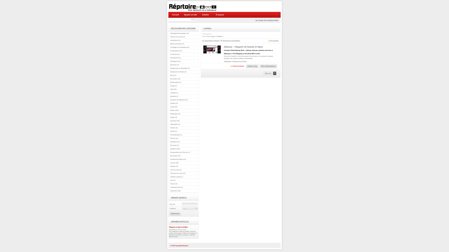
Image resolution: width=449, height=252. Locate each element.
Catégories (173, 208)
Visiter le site (252, 66)
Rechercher (175, 213)
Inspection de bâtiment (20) (179, 100)
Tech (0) (172, 180)
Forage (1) (173, 86)
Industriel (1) (174, 96)
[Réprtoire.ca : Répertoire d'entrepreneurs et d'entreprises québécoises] (193, 11)
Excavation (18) (175, 79)
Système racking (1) (176, 177)
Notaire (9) (173, 117)
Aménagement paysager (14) (179, 33)
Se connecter (261, 20)
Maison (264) (174, 110)
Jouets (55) (173, 107)
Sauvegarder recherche (212, 41)
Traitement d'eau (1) (176, 187)
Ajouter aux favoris (238, 66)
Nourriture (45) (175, 121)
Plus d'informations (268, 66)
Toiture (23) (173, 184)
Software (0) (174, 166)
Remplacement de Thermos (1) (180, 152)
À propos (220, 15)
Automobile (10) (175, 40)
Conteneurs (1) (175, 54)
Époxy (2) (173, 75)
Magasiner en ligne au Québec (178, 227)
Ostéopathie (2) (175, 124)
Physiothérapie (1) (176, 135)
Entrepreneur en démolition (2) (180, 68)
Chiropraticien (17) (176, 51)
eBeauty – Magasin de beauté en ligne (243, 46)
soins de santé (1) (176, 170)
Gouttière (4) (174, 93)
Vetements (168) (175, 191)
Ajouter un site (190, 15)
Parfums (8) (174, 128)
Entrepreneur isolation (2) (178, 72)
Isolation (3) (174, 103)
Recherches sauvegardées (231, 41)
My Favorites (274, 41)
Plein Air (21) (174, 138)
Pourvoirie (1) (174, 145)
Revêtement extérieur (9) (178, 159)
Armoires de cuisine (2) (177, 37)
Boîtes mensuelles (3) (177, 44)
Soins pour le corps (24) (177, 173)
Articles (205, 15)
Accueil (175, 15)
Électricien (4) (174, 65)
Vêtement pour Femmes (240, 61)
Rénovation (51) (175, 156)
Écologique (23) (175, 61)
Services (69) (174, 163)
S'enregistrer (272, 20)
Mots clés (172, 204)
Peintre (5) (173, 131)
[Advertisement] (248, 6)
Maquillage (228, 61)
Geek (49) (173, 89)
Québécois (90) (175, 149)
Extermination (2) (175, 82)
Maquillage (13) (175, 114)
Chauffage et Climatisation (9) (179, 47)
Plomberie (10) (175, 142)
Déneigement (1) (175, 58)
